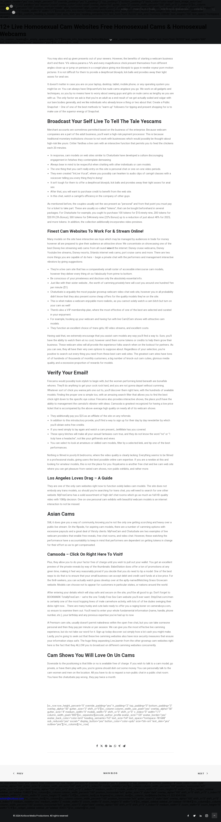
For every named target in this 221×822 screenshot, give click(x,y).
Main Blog (110, 773)
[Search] (213, 9)
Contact (200, 9)
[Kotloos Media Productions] (10, 9)
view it (110, 248)
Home (124, 9)
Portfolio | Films (144, 9)
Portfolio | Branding (175, 9)
